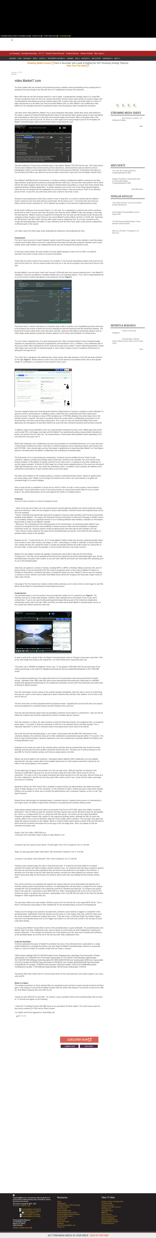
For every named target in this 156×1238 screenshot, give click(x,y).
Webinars (70, 58)
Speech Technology (108, 1218)
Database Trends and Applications (113, 1201)
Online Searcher (107, 1214)
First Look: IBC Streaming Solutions (124, 171)
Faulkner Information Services (111, 1207)
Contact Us (60, 1227)
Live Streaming (14, 53)
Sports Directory (50, 36)
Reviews (14, 74)
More (141, 126)
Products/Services (72, 53)
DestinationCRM (107, 1203)
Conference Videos (63, 1207)
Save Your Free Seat (76, 65)
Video (77, 58)
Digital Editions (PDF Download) (68, 1205)
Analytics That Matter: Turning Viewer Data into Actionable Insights (126, 180)
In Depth (42, 58)
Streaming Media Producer (110, 1221)
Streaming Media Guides (65, 1216)
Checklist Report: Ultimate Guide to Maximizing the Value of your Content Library (127, 341)
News (34, 58)
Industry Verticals (87, 53)
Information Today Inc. (20, 1205)
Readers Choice (62, 1218)
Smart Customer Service (109, 1216)
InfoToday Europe (107, 1211)
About (116, 58)
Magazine (61, 1203)
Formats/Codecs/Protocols (54, 53)
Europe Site (36, 36)
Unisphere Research (108, 1223)
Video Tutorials (62, 1209)
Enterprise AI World (108, 1205)
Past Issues (89, 1046)
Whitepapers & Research (56, 58)
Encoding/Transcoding (29, 53)
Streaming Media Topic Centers (67, 1212)
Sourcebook (64, 36)
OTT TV (41, 53)
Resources (85, 58)
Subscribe (26, 58)
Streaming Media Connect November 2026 (14, 36)
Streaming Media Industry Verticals (68, 1214)
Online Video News (63, 1221)
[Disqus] (59, 1083)
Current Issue (70, 1046)
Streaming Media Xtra (64, 1211)
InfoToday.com (106, 1209)
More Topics (98, 53)
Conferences (107, 58)
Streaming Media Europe (109, 1220)
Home (19, 58)
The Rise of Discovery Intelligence (124, 332)
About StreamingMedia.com (66, 1225)
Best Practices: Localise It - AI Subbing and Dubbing (127, 119)
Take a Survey (96, 58)
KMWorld (104, 1212)
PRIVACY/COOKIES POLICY (21, 1228)
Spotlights (60, 1223)
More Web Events (137, 189)
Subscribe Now (77, 1040)
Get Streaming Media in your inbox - (78, 1235)
